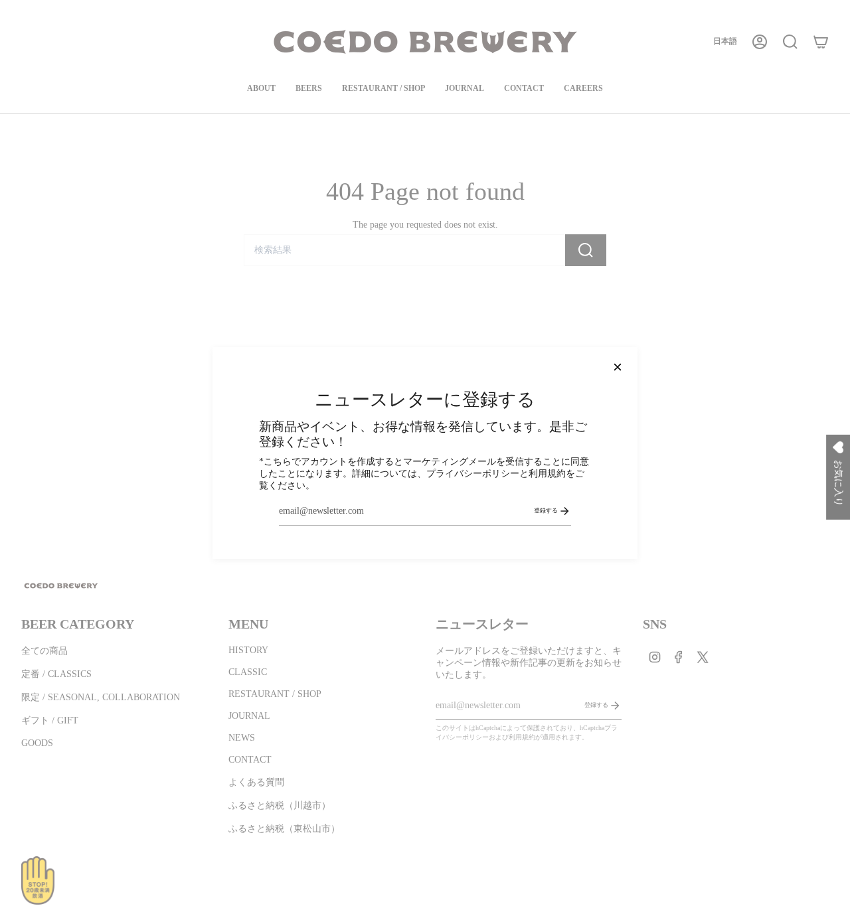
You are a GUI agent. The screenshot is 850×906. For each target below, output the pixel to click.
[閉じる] (617, 367)
